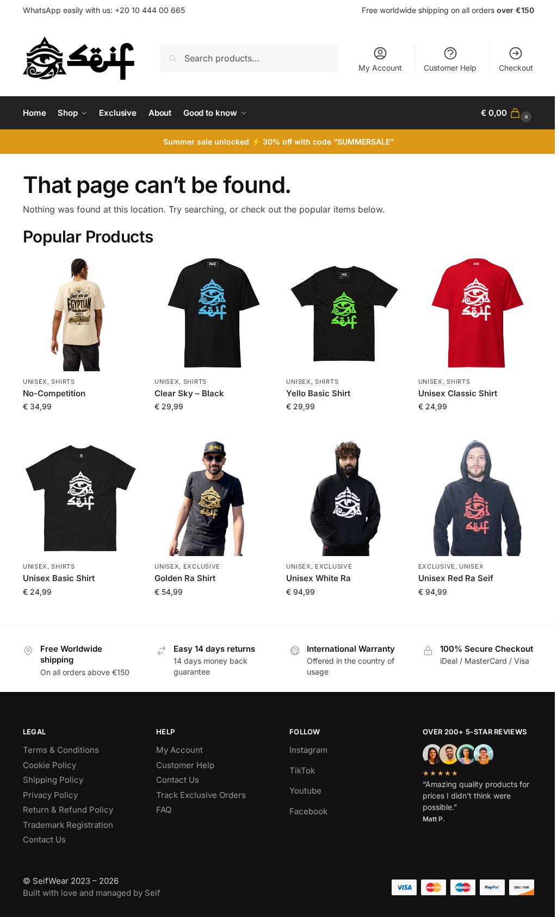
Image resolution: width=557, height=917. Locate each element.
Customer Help (450, 67)
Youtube (305, 790)
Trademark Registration (68, 825)
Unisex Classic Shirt (457, 393)
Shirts (63, 381)
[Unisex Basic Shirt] (80, 498)
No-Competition (54, 393)
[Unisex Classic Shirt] (476, 313)
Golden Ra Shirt (184, 578)
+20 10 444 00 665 (150, 10)
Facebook (308, 811)
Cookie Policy (49, 765)
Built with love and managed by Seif (91, 893)
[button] (507, 113)
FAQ (163, 809)
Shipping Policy (53, 780)
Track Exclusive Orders (201, 795)
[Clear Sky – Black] (212, 313)
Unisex (35, 381)
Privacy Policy (50, 795)
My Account (380, 67)
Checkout (516, 67)
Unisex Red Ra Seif (455, 578)
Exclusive (201, 566)
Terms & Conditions (61, 750)
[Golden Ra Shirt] (212, 498)
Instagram (308, 750)
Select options (81, 429)
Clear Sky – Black (189, 393)
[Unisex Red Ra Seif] (476, 498)
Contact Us (44, 839)
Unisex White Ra (318, 578)
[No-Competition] (80, 313)
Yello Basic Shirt (318, 393)
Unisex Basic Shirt (59, 578)
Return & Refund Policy (68, 809)
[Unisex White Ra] (343, 498)
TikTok (302, 770)
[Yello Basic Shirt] (343, 313)
